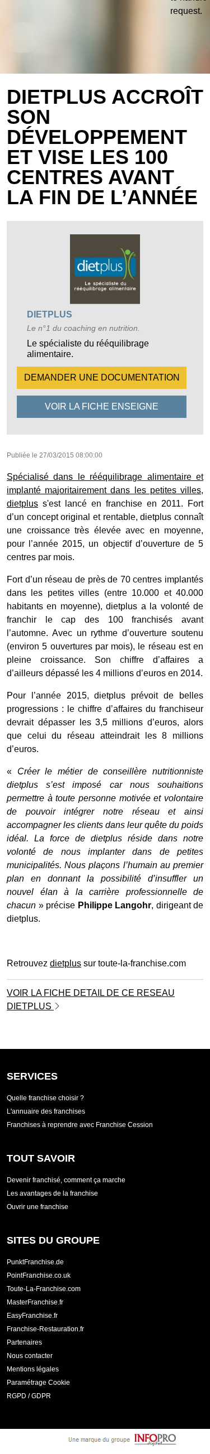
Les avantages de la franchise (52, 1193)
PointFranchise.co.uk (39, 1275)
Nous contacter (30, 1356)
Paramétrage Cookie (38, 1382)
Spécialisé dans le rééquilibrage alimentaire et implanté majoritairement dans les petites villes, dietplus (105, 490)
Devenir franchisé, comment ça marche (66, 1180)
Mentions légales (33, 1369)
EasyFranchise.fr (32, 1316)
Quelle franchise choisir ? (45, 1098)
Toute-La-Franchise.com (44, 1289)
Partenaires (24, 1342)
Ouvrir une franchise (37, 1207)
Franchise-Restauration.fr (45, 1329)
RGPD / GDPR (29, 1396)
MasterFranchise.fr (35, 1302)
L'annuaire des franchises (46, 1111)
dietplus (49, 314)
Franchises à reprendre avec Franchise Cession (80, 1125)
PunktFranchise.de (35, 1262)
